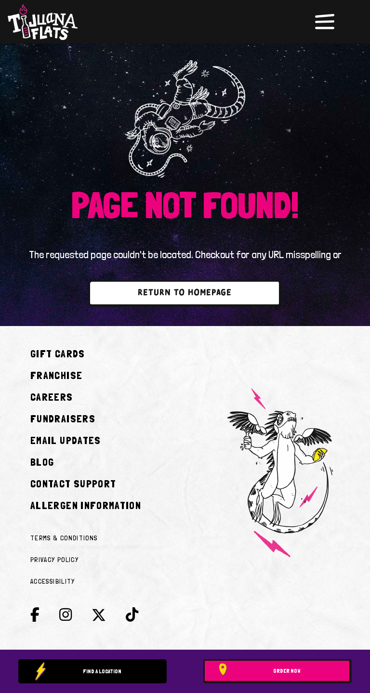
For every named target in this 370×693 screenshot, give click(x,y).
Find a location (102, 671)
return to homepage (185, 293)
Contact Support (73, 483)
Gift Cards (57, 353)
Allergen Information (85, 505)
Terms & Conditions (63, 538)
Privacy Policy (54, 559)
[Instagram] (65, 614)
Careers (51, 397)
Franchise (56, 375)
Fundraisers (62, 418)
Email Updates (65, 440)
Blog (42, 462)
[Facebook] (35, 614)
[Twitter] (99, 617)
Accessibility (52, 581)
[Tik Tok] (132, 614)
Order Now (287, 670)
